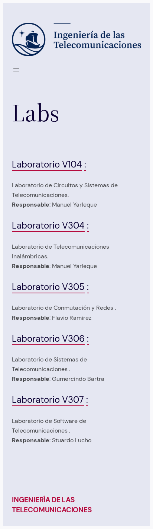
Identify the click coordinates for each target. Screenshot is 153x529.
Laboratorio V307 (48, 399)
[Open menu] (16, 69)
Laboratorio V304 (48, 225)
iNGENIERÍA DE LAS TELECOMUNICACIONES (52, 504)
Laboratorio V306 (48, 338)
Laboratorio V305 (48, 287)
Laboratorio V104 (47, 164)
